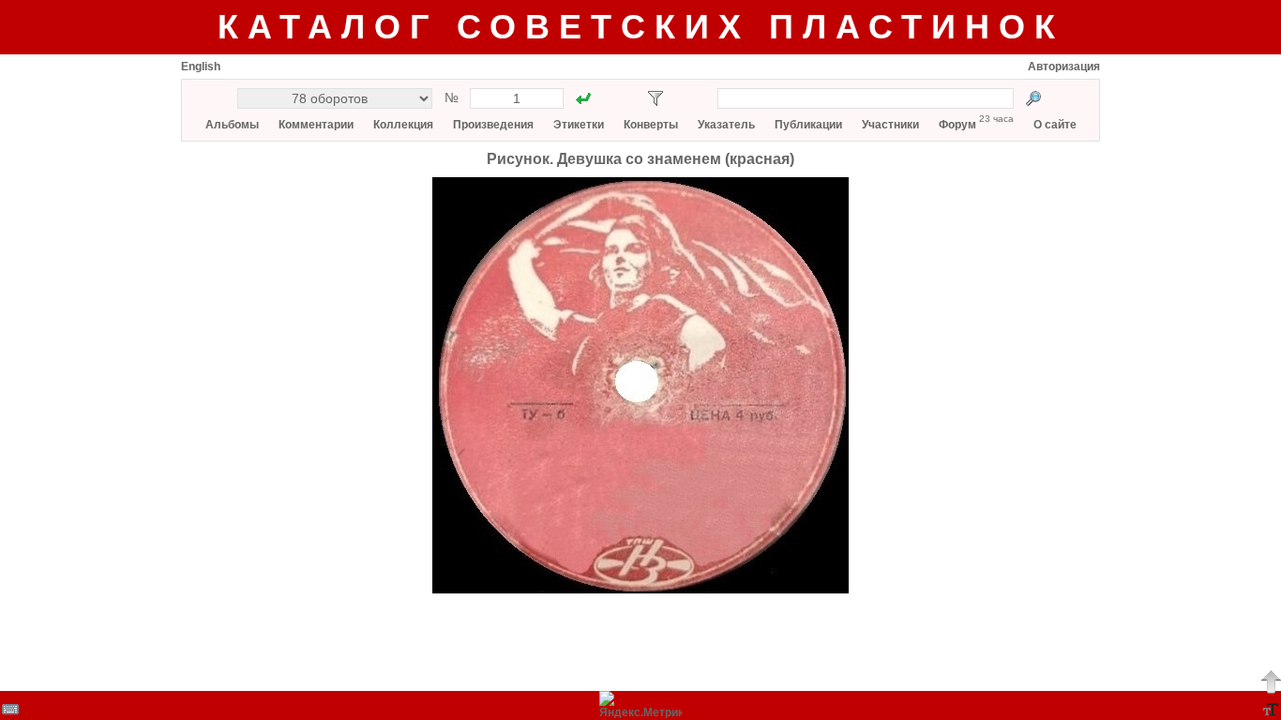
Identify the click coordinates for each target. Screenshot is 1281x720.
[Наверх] (1270, 681)
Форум (957, 124)
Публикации (808, 124)
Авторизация (1064, 66)
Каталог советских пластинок (641, 27)
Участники (890, 124)
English (200, 66)
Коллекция (403, 124)
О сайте (1055, 124)
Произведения (493, 124)
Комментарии (316, 124)
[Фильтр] (655, 98)
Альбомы (232, 124)
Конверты (651, 124)
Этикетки (578, 124)
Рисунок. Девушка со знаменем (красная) (640, 159)
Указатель (726, 124)
